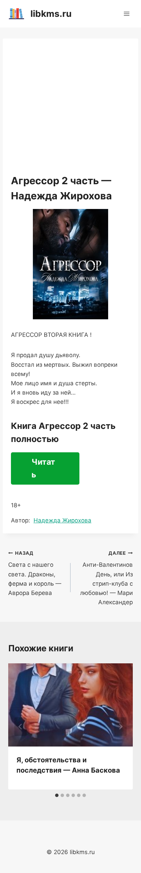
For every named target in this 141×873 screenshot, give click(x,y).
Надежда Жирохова (62, 520)
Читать (43, 468)
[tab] (57, 795)
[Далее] (120, 726)
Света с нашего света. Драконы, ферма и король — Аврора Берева (34, 573)
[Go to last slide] (20, 726)
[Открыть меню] (126, 13)
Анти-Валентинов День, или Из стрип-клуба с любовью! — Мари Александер (106, 578)
